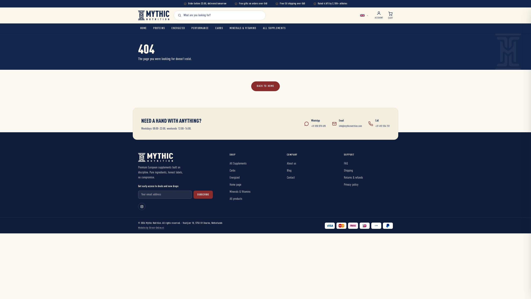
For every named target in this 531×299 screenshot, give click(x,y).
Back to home (265, 86)
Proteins (159, 28)
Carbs (219, 28)
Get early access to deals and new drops (158, 186)
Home (143, 28)
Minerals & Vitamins (243, 28)
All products (236, 198)
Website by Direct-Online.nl (151, 228)
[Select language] (364, 15)
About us (291, 163)
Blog (289, 170)
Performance (200, 28)
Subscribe (203, 194)
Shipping (348, 170)
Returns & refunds (353, 177)
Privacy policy (351, 184)
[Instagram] (141, 206)
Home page (235, 184)
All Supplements (274, 28)
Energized (178, 28)
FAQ (346, 163)
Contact (291, 177)
